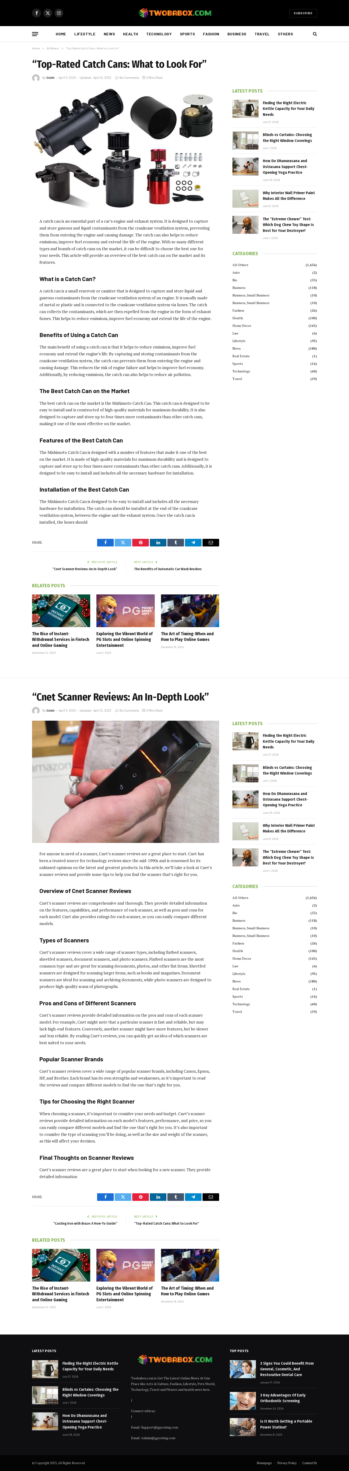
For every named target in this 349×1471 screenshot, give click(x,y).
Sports (187, 34)
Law (235, 333)
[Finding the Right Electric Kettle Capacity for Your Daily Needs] (245, 109)
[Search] (314, 34)
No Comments (129, 78)
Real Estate (241, 356)
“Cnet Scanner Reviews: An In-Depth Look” (84, 569)
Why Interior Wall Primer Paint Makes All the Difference (289, 195)
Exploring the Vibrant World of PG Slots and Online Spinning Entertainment (124, 639)
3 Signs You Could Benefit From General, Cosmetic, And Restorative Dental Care (287, 1369)
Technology (159, 34)
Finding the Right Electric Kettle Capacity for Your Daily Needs (288, 108)
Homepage (264, 1463)
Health (130, 34)
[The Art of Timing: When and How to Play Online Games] (190, 610)
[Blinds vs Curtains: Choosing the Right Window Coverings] (245, 141)
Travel (262, 34)
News (109, 34)
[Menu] (35, 34)
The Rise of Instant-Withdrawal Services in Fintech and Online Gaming (60, 639)
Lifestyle (85, 34)
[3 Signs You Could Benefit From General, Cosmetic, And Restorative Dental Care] (243, 1369)
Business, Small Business (250, 295)
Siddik (50, 78)
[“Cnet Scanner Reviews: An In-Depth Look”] (125, 782)
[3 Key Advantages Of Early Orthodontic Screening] (243, 1401)
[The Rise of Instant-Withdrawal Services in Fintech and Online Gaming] (61, 610)
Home (61, 34)
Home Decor (241, 325)
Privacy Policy (287, 1463)
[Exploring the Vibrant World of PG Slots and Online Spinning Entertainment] (125, 610)
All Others (240, 265)
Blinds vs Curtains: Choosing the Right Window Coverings (287, 137)
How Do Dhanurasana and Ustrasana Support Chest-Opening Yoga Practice (285, 166)
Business (236, 34)
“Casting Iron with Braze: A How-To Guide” (85, 1223)
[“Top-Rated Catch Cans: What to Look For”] (125, 149)
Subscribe (303, 13)
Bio (234, 280)
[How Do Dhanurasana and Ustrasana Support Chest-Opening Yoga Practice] (245, 167)
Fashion (211, 34)
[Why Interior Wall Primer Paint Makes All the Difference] (245, 199)
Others (285, 34)
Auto (236, 272)
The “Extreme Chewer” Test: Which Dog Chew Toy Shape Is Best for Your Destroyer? (288, 224)
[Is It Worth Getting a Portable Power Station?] (243, 1427)
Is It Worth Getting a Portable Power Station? (286, 1424)
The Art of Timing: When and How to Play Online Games (187, 636)
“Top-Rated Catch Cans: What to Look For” (166, 1223)
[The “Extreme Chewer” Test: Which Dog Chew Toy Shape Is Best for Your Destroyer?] (245, 225)
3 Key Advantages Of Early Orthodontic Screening (283, 1398)
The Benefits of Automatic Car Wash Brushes (168, 569)
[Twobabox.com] (174, 13)
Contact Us (309, 1463)
